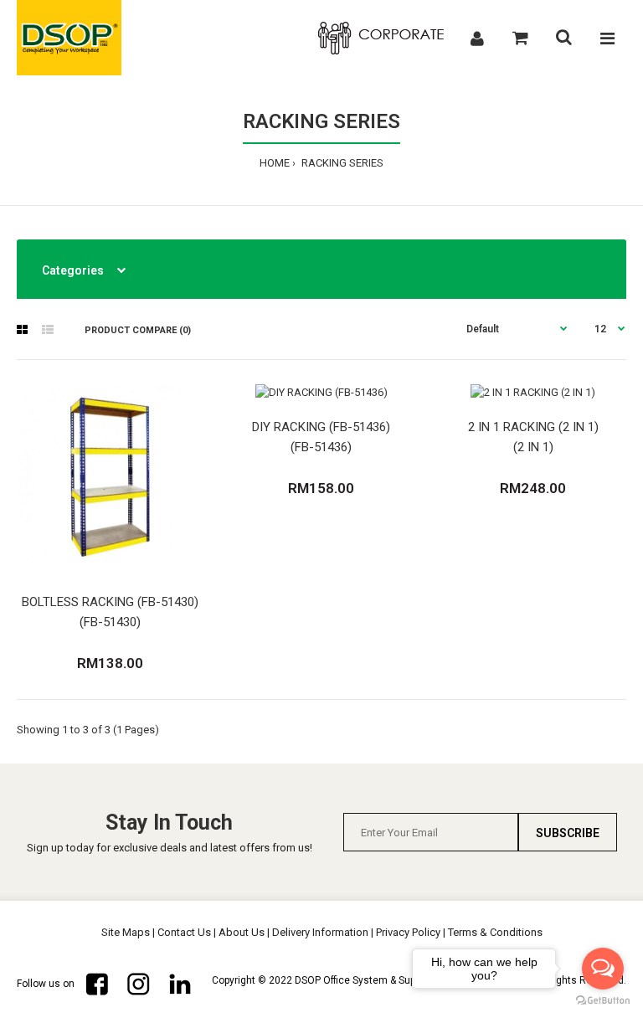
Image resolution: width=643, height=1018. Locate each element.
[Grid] (22, 330)
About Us (242, 932)
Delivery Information (320, 932)
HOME (275, 163)
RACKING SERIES (341, 163)
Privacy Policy (408, 932)
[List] (48, 330)
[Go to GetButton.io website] (603, 1000)
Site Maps (125, 932)
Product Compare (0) (138, 330)
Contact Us (184, 932)
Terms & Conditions (495, 932)
